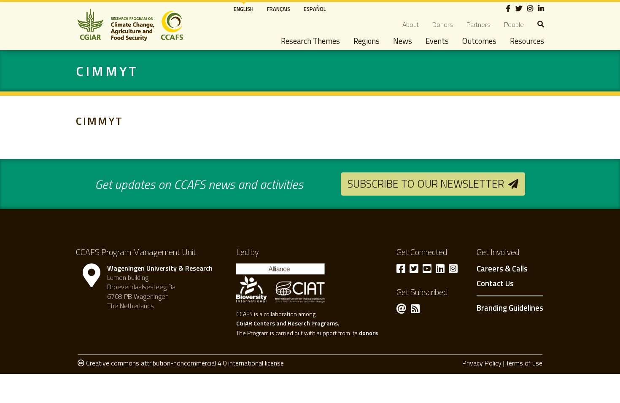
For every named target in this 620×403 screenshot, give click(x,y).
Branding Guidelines (510, 308)
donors (368, 332)
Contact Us (495, 283)
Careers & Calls (502, 268)
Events (437, 41)
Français (278, 9)
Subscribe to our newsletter (426, 183)
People (514, 24)
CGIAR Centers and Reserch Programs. (287, 323)
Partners (478, 24)
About (410, 24)
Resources (527, 41)
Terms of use (524, 363)
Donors (442, 24)
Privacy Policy (481, 363)
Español (315, 9)
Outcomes (479, 41)
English (243, 9)
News (402, 41)
